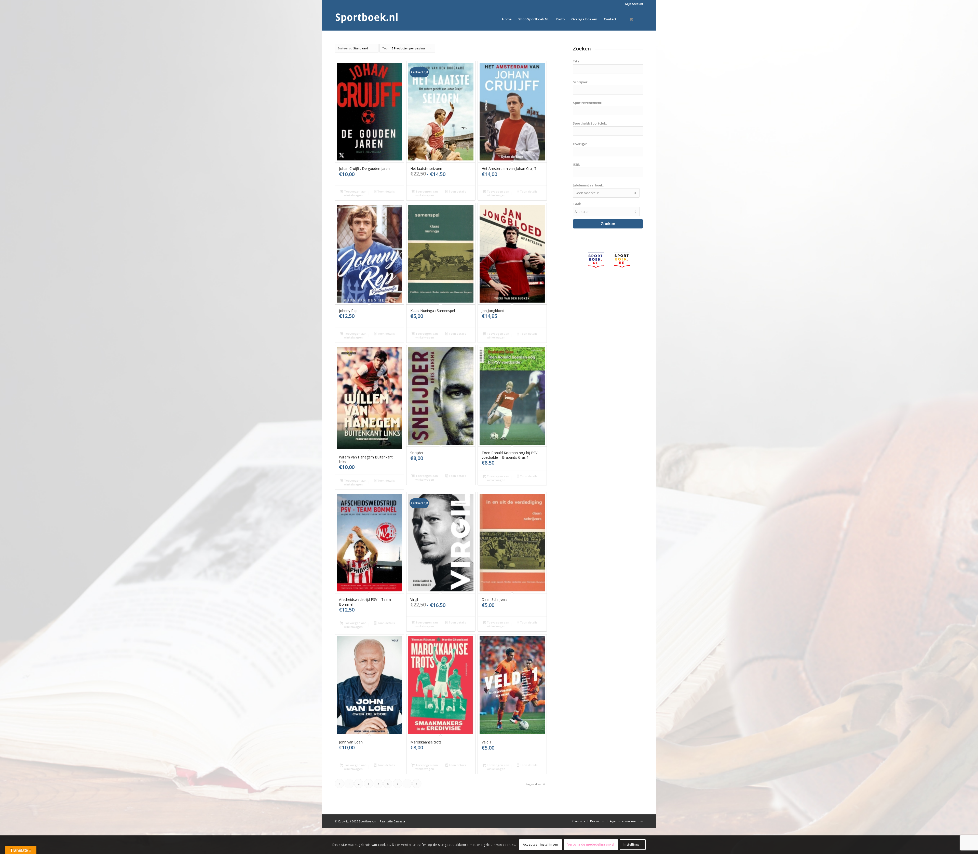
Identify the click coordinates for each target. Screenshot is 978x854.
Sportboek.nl (367, 821)
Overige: (580, 144)
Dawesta (399, 821)
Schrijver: (580, 82)
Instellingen (632, 844)
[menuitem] (633, 4)
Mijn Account (634, 4)
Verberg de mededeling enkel (590, 844)
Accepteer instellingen (540, 844)
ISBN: (577, 164)
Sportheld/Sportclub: (590, 123)
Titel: (577, 61)
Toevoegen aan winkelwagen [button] (354, 193)
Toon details (385, 191)
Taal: (577, 203)
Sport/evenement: (587, 102)
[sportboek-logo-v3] (367, 19)
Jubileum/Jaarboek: (588, 185)
